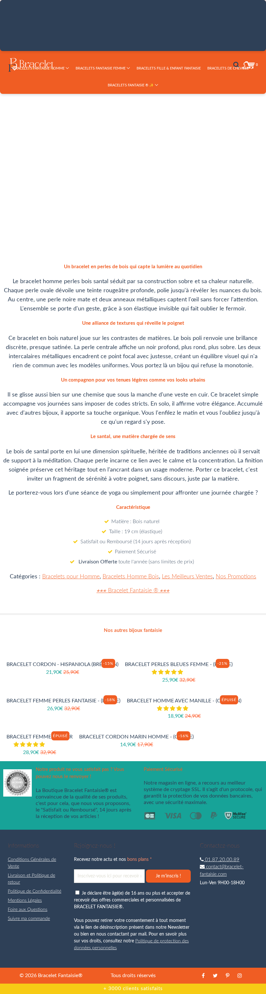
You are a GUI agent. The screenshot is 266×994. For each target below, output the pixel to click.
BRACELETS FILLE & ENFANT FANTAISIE (169, 68)
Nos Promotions (236, 577)
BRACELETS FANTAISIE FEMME (101, 68)
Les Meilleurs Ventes (187, 577)
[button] (185, 168)
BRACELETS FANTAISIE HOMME (39, 68)
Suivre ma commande (29, 918)
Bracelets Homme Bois (131, 577)
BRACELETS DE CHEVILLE (228, 68)
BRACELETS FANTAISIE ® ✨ (131, 85)
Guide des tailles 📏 (195, 198)
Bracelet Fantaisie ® (133, 591)
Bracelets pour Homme (71, 577)
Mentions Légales (25, 900)
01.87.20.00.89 (221, 859)
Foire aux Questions (27, 909)
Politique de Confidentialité (34, 891)
